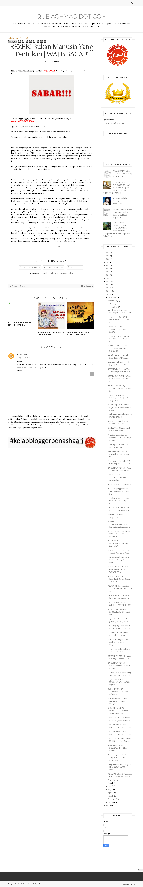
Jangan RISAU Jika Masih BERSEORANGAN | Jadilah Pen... (119, 612)
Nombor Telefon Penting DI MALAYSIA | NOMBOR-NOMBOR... (119, 534)
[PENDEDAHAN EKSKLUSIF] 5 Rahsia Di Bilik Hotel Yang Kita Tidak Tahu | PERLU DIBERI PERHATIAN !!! (117, 187)
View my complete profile (113, 123)
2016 (108, 285)
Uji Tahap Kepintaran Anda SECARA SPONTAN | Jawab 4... (119, 501)
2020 (108, 272)
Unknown (22, 354)
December (112, 297)
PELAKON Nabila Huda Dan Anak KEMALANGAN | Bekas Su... (120, 588)
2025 (108, 256)
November (112, 301)
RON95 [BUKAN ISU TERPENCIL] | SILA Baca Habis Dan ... (118, 691)
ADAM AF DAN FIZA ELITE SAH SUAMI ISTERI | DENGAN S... (118, 348)
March (111, 796)
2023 (108, 262)
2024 (108, 259)
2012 (108, 806)
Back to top (128, 884)
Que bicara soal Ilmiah (64, 273)
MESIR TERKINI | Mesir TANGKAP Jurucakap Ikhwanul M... (117, 477)
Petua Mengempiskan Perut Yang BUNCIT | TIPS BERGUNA (119, 757)
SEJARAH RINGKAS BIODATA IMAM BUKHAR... (51, 333)
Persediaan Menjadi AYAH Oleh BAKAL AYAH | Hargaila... (118, 642)
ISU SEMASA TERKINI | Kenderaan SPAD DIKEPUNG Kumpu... (120, 665)
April (110, 793)
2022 (108, 266)
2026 (108, 253)
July (109, 783)
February (112, 799)
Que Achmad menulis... (45, 273)
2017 (108, 281)
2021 (108, 269)
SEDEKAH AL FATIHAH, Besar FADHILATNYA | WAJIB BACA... (119, 379)
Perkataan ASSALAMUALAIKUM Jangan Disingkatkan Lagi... (119, 524)
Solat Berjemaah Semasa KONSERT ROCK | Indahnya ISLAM (119, 437)
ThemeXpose (27, 884)
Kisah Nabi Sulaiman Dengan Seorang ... (78, 333)
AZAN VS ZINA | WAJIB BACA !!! (120, 484)
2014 (108, 291)
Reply (92, 373)
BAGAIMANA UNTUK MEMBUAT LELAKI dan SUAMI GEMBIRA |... (118, 711)
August (111, 780)
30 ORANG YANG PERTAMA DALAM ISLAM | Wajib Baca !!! (119, 339)
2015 (108, 288)
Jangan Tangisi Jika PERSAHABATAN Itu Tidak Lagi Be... (119, 682)
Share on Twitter (55, 267)
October (111, 304)
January (111, 802)
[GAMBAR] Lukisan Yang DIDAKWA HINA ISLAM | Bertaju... (118, 748)
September (112, 307)
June (110, 786)
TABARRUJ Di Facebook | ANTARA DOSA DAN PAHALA (117, 329)
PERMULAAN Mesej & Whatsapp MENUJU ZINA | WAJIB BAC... (119, 398)
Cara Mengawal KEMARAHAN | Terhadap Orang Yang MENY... (120, 560)
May (110, 790)
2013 (108, 294)
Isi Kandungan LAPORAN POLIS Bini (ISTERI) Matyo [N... (119, 320)
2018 (108, 278)
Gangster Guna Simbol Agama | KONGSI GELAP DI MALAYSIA (119, 767)
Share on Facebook (31, 267)
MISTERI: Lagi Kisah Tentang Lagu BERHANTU (121, 201)
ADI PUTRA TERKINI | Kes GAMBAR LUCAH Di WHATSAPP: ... (118, 569)
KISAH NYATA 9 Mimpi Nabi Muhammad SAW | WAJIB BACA (122, 173)
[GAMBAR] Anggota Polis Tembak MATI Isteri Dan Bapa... (118, 491)
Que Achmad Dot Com (71, 16)
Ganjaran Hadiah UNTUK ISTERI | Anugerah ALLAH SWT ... (119, 454)
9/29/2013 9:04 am (23, 358)
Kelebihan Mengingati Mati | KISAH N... (20, 323)
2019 (108, 275)
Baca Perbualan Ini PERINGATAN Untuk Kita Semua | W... (118, 543)
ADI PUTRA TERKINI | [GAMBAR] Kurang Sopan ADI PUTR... (119, 579)
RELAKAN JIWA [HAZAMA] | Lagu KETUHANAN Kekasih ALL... (119, 407)
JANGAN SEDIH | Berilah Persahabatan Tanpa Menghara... (117, 701)
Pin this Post (76, 267)
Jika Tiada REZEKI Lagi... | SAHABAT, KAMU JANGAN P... (119, 388)
